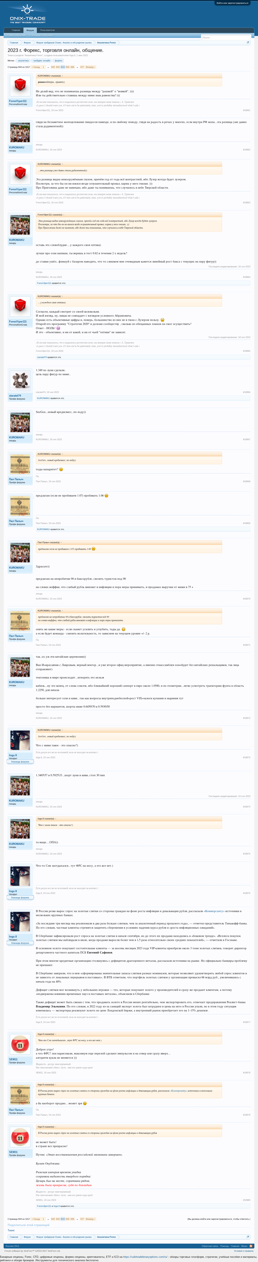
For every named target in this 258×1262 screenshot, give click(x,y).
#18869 (246, 523)
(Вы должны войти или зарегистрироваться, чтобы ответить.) (218, 1219)
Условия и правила (243, 1251)
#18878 (246, 1072)
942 (53, 67)
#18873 (246, 757)
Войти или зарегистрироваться (232, 3)
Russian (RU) (12, 1246)
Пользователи (47, 30)
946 (72, 67)
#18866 (246, 392)
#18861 (246, 110)
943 (58, 67)
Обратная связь (210, 1246)
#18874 (246, 806)
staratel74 (42, 357)
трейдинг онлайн (41, 60)
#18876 (246, 893)
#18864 (246, 277)
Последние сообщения (41, 35)
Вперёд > (90, 67)
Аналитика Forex (33, 55)
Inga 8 (72, 55)
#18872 (246, 718)
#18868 (246, 481)
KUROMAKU (16, 147)
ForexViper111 (18, 101)
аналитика (23, 60)
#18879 (246, 1115)
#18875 (246, 854)
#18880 (246, 1200)
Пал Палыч (16, 479)
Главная (16, 30)
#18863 (246, 202)
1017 (82, 67)
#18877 (246, 1022)
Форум (30, 30)
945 (67, 67)
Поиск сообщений (16, 35)
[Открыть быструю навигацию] (248, 42)
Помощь (224, 1246)
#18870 (246, 598)
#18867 (246, 439)
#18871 (246, 645)
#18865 (246, 351)
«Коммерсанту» (214, 911)
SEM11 (13, 1059)
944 (62, 67)
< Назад (36, 67)
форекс (58, 60)
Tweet (11, 1230)
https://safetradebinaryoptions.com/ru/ (145, 1256)
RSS (251, 1246)
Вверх (244, 1246)
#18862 (246, 149)
